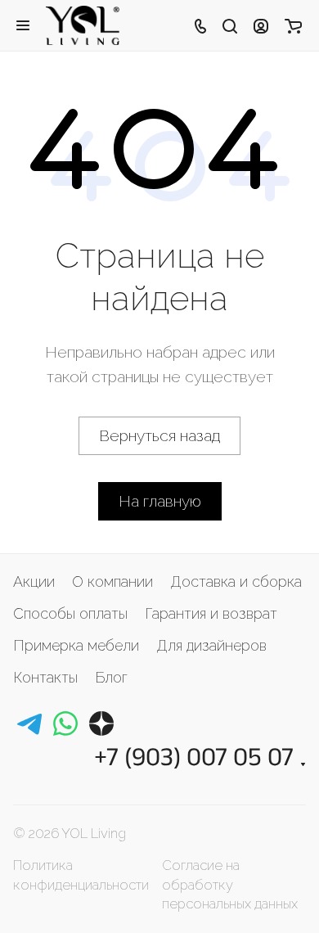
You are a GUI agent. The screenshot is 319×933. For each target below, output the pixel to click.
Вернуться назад (159, 435)
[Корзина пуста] (293, 25)
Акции (34, 581)
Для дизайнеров (211, 645)
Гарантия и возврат (211, 613)
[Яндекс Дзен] (101, 723)
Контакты (45, 677)
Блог (111, 677)
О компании (112, 581)
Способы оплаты (70, 613)
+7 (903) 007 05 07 (194, 755)
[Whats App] (65, 723)
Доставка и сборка (236, 581)
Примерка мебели (76, 645)
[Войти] (261, 25)
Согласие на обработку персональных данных (230, 884)
